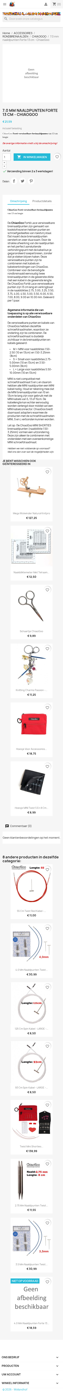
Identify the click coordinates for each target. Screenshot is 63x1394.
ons (14, 451)
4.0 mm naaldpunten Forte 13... (31, 1323)
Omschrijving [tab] (18, 201)
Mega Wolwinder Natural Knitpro (31, 513)
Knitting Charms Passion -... (31, 690)
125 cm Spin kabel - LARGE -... (31, 1028)
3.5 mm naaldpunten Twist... (32, 1264)
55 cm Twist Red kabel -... (31, 911)
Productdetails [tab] (42, 201)
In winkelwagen (32, 157)
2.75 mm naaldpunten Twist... (31, 1205)
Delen (14, 181)
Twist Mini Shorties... (31, 1146)
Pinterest (31, 181)
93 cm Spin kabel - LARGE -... (31, 1087)
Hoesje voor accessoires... (31, 749)
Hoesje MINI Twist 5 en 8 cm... (31, 807)
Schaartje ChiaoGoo (31, 631)
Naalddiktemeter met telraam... (31, 572)
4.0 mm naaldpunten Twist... (31, 969)
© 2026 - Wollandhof (15, 1389)
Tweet (22, 181)
